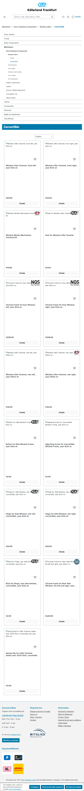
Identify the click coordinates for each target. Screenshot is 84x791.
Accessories (9, 106)
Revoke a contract (10, 740)
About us (33, 714)
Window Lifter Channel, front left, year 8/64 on (21, 166)
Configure (35, 787)
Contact (33, 720)
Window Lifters (13, 54)
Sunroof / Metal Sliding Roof (15, 90)
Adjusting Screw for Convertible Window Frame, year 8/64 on (59, 445)
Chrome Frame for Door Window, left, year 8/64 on (20, 306)
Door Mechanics (13, 79)
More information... (15, 789)
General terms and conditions (69, 720)
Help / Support (36, 717)
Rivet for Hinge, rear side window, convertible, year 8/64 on (21, 584)
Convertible (14, 61)
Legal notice (62, 723)
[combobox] (31, 17)
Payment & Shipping (66, 711)
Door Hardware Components (16, 51)
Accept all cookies (73, 787)
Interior (7, 102)
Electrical (7, 110)
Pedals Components (13, 82)
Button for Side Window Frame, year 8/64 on (20, 445)
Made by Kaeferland (12, 114)
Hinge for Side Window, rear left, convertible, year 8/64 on (21, 515)
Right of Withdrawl (65, 714)
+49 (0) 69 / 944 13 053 (12, 715)
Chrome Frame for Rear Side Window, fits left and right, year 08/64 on (59, 584)
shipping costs (30, 780)
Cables (8, 86)
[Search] (52, 17)
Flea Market (8, 119)
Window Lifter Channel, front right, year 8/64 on (61, 166)
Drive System (9, 34)
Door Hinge (11, 68)
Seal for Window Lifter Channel (59, 235)
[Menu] (4, 17)
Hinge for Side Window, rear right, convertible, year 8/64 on (60, 515)
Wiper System (11, 98)
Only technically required (52, 787)
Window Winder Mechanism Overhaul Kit (18, 236)
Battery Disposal (64, 726)
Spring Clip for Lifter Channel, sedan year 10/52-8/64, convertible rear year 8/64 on (22, 654)
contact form (15, 735)
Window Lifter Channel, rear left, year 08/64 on (21, 375)
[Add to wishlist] (35, 159)
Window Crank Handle (15, 72)
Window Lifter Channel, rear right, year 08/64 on (60, 375)
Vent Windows (12, 65)
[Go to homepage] (42, 7)
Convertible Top (11, 94)
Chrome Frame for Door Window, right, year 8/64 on (60, 306)
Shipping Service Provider (40, 711)
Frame (6, 39)
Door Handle (12, 75)
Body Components (11, 43)
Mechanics (8, 47)
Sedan (12, 58)
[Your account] (68, 17)
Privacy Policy (63, 717)
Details (22, 203)
